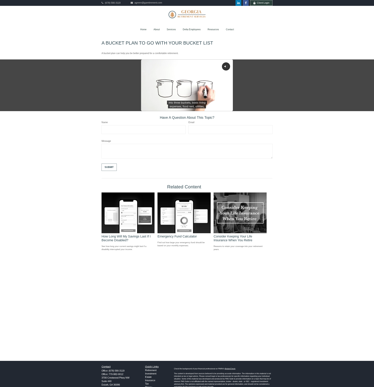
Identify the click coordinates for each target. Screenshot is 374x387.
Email (191, 122)
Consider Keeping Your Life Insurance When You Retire (233, 238)
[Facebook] (246, 3)
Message (106, 141)
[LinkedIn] (238, 3)
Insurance (150, 380)
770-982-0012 (116, 374)
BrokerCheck (230, 369)
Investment (150, 373)
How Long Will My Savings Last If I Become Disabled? (126, 238)
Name (105, 122)
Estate (148, 377)
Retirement (150, 370)
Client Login (263, 3)
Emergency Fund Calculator (177, 236)
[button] (143, 29)
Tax (147, 383)
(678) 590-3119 (113, 3)
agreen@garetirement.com (148, 2)
